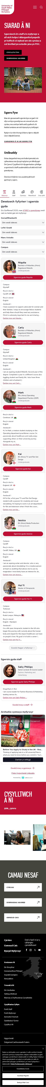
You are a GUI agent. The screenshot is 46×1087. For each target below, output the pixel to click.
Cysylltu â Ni (8, 1024)
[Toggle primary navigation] (35, 7)
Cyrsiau (10, 887)
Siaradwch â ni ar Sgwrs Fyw (18, 141)
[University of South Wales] (7, 7)
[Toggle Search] (41, 7)
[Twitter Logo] (35, 950)
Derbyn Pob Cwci (23, 1082)
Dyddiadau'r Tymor (11, 1020)
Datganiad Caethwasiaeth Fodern (16, 1042)
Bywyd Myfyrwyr (12, 950)
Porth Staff (8, 1009)
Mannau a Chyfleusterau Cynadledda (18, 997)
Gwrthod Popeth (23, 1076)
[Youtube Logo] (39, 950)
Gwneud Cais (13, 917)
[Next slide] (12, 813)
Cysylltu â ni (13, 52)
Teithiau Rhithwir (10, 994)
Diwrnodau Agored (16, 58)
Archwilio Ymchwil (11, 1017)
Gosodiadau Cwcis (23, 1069)
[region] (23, 1066)
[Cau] (43, 1048)
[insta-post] (17, 837)
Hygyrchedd (8, 1038)
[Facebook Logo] (26, 950)
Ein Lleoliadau (9, 990)
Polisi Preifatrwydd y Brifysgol (21, 1064)
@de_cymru (10, 808)
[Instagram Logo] (30, 950)
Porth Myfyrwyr (10, 1013)
